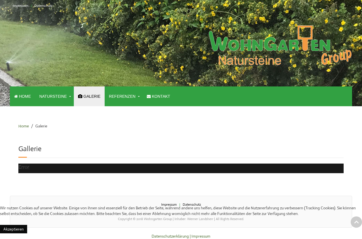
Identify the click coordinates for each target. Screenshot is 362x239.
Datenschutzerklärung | (171, 236)
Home (24, 96)
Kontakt (160, 96)
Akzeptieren (13, 229)
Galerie (91, 96)
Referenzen (122, 96)
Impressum (20, 5)
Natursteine (53, 96)
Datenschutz (43, 5)
